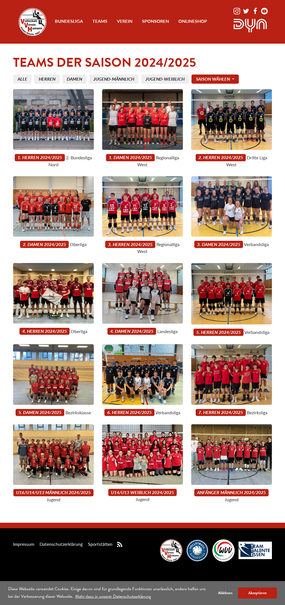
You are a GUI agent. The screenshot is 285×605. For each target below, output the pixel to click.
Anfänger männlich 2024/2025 (231, 492)
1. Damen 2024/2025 (130, 157)
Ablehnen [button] (225, 593)
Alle (22, 79)
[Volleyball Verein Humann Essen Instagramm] (237, 10)
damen (74, 79)
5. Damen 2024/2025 (40, 412)
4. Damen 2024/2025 (131, 331)
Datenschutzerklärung (61, 544)
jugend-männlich (114, 79)
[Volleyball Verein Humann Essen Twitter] (246, 10)
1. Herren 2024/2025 (40, 157)
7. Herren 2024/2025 (220, 412)
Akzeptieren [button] (257, 593)
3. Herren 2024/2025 (130, 244)
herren (47, 79)
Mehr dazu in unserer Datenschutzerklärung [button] (113, 596)
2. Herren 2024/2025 (220, 157)
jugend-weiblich (165, 79)
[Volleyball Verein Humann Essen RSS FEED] (119, 544)
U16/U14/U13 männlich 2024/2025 (53, 492)
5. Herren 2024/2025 (218, 332)
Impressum (23, 544)
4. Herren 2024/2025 (44, 331)
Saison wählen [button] (213, 79)
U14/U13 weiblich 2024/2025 (142, 492)
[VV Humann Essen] (32, 22)
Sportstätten (100, 544)
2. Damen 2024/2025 (44, 244)
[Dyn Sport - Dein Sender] (250, 25)
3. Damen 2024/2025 (218, 244)
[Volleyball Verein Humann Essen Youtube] (264, 10)
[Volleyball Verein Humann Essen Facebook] (256, 10)
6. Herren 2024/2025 (129, 412)
